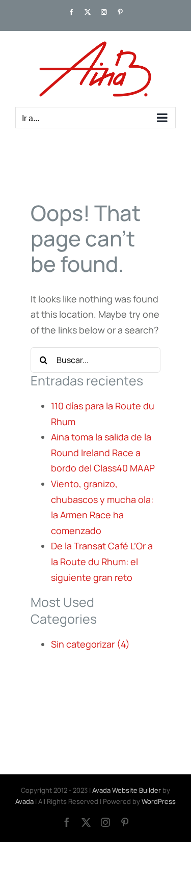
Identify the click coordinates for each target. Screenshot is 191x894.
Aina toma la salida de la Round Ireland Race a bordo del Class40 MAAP (103, 452)
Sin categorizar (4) (90, 644)
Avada (24, 801)
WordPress (159, 801)
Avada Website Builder (126, 790)
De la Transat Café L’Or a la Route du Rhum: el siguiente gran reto (102, 561)
